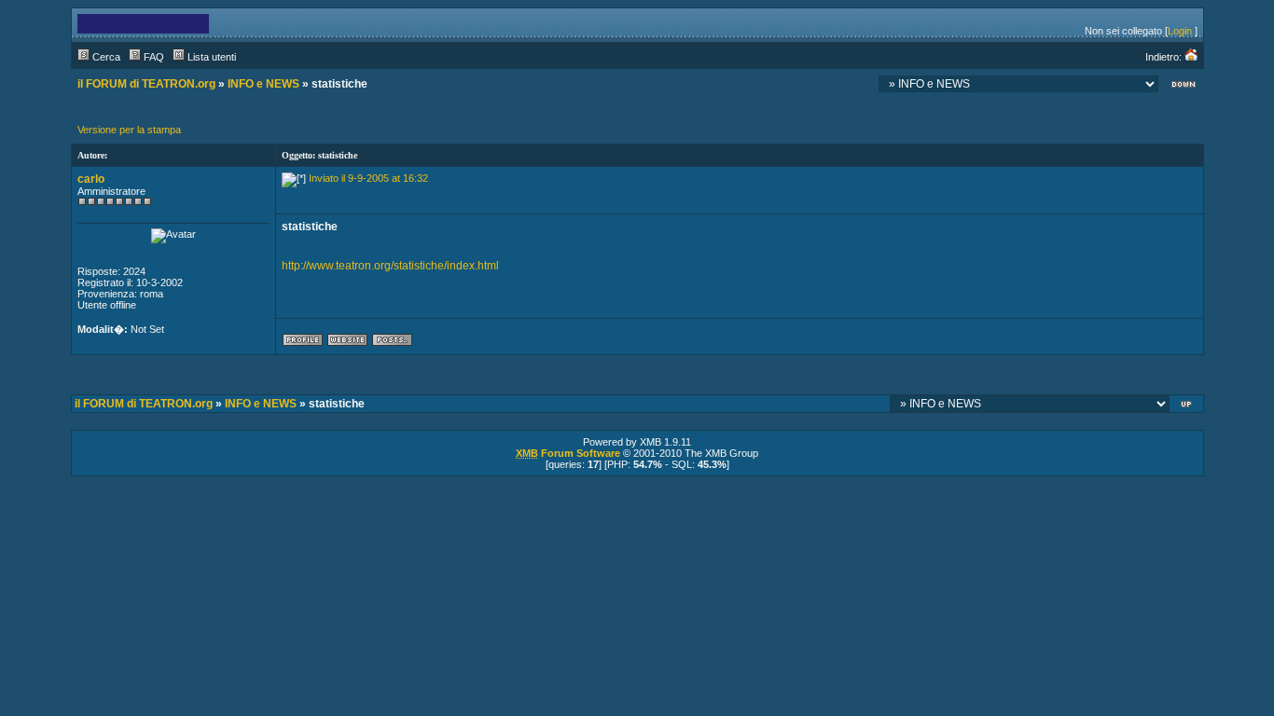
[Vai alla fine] (1184, 86)
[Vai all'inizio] (1187, 406)
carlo (90, 179)
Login (1180, 30)
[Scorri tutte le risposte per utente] (392, 343)
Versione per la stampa (129, 129)
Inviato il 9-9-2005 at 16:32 (368, 178)
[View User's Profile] (303, 343)
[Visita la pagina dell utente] (347, 343)
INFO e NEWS (263, 83)
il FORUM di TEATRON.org (146, 83)
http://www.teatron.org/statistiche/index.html (390, 265)
